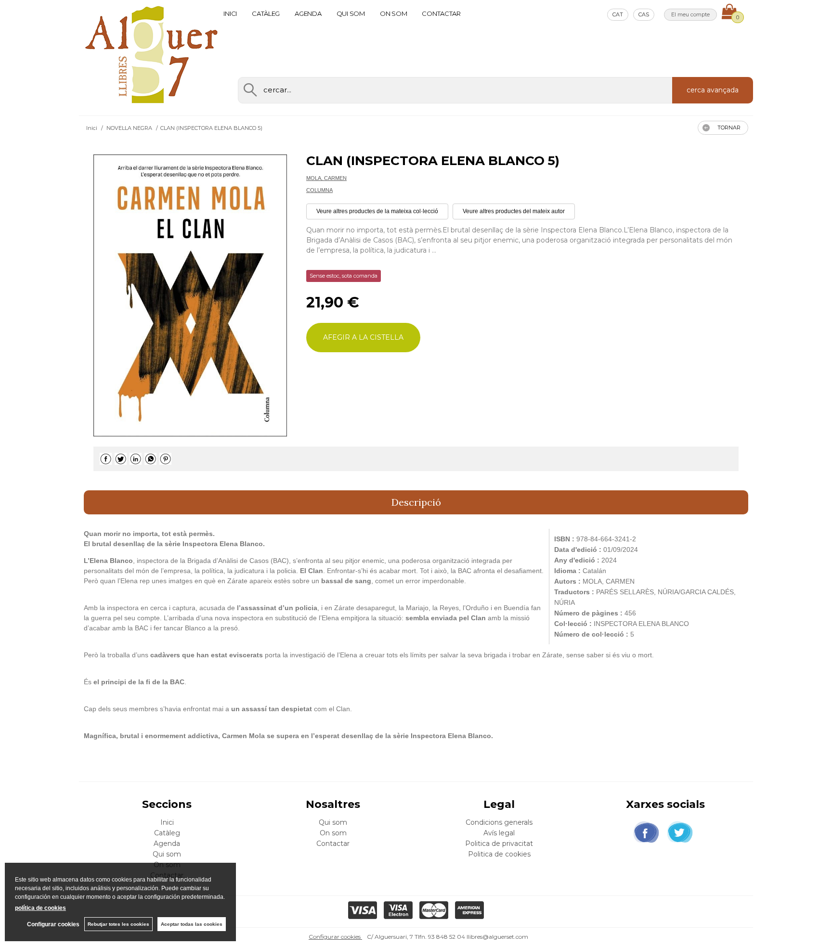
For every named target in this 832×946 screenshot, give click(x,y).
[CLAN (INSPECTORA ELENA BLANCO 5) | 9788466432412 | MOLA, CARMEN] (190, 295)
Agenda (308, 13)
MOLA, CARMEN (326, 178)
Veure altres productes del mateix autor (514, 211)
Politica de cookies (499, 854)
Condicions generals (499, 822)
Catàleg (266, 13)
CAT (617, 14)
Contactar (441, 13)
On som (393, 13)
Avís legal (499, 833)
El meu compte (690, 14)
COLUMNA (319, 190)
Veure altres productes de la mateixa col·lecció (377, 211)
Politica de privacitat (499, 843)
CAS (643, 14)
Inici (230, 13)
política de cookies (40, 908)
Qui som (351, 13)
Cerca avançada (713, 90)
